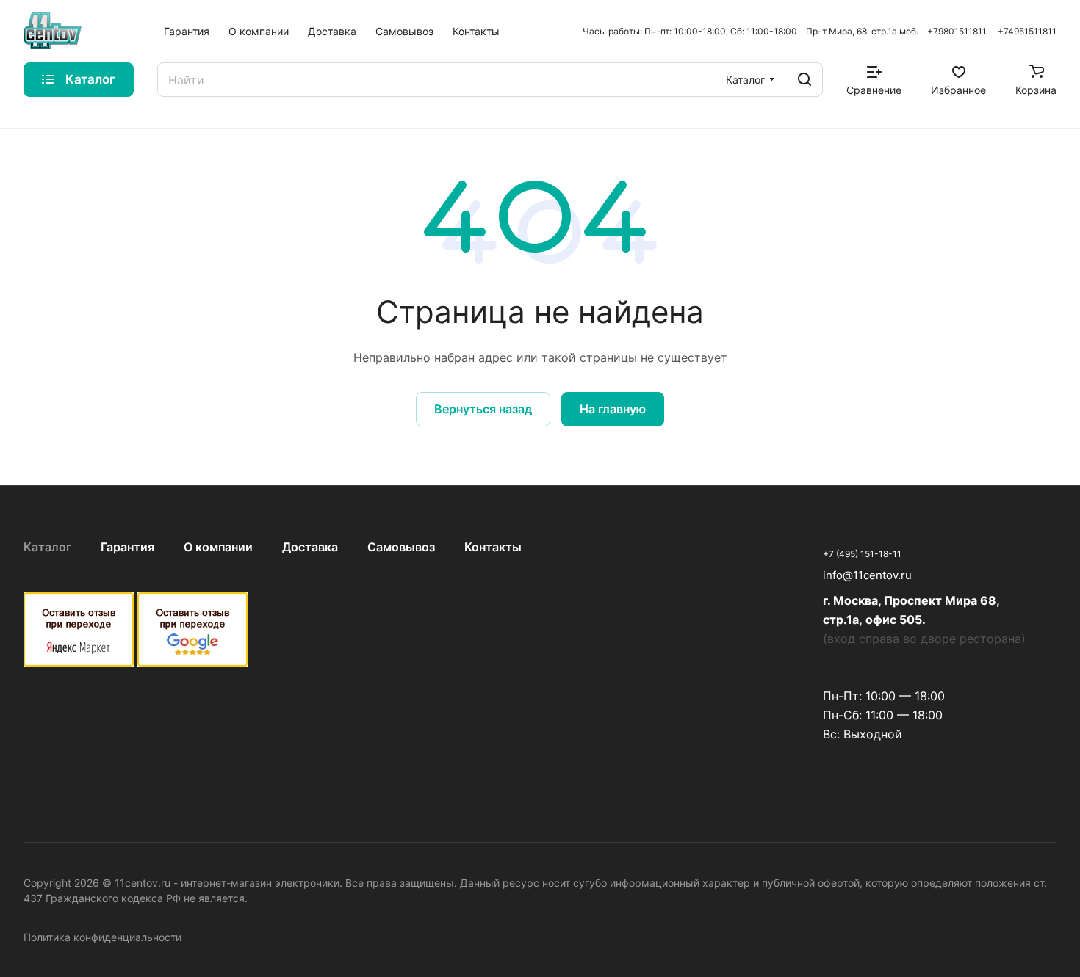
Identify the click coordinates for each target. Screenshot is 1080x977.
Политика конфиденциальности (102, 937)
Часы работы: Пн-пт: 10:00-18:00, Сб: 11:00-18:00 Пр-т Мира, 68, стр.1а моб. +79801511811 (785, 31)
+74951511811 (1027, 31)
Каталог (47, 547)
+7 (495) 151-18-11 (862, 553)
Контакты (493, 547)
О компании (218, 547)
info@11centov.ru (867, 575)
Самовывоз (401, 547)
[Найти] (804, 79)
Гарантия (127, 547)
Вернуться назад (483, 409)
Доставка (310, 547)
